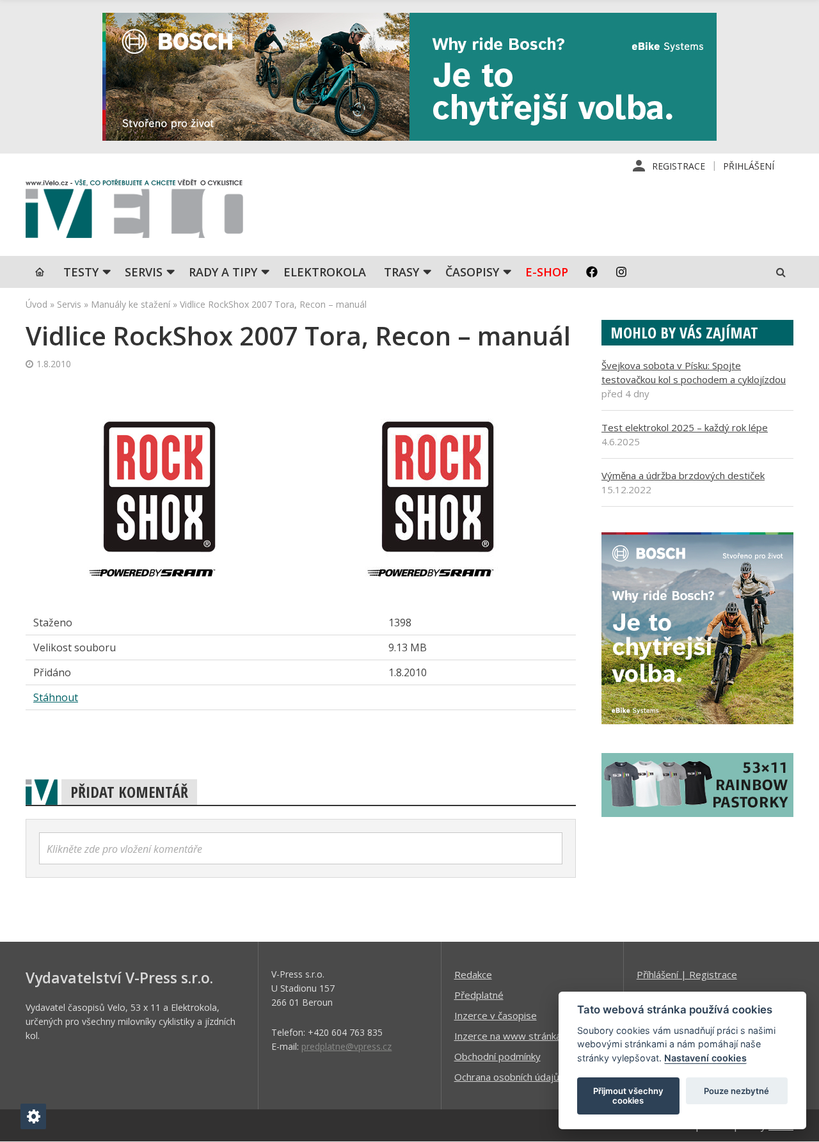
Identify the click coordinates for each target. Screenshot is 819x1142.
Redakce (473, 974)
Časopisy (472, 272)
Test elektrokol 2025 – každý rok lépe (684, 427)
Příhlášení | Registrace (687, 974)
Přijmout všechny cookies (628, 1096)
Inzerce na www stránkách (512, 1035)
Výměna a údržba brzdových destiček (683, 475)
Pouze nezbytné (736, 1091)
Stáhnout (55, 697)
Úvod (36, 304)
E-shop (546, 272)
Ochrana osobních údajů (506, 1076)
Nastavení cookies (705, 1057)
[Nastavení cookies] (33, 1116)
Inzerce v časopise (495, 1015)
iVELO (134, 211)
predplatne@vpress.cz (346, 1046)
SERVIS (144, 272)
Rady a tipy (223, 272)
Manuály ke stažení (130, 304)
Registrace (678, 166)
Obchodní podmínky (497, 1056)
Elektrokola (324, 272)
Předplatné (479, 994)
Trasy (401, 272)
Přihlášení (748, 166)
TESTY (81, 272)
